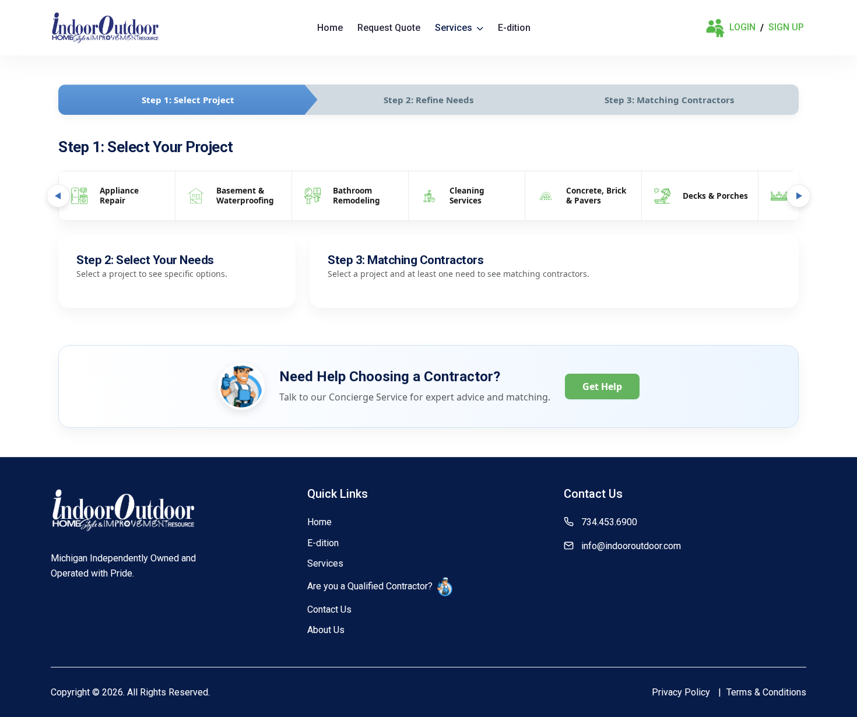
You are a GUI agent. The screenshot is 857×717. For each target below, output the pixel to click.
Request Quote (388, 27)
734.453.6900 (609, 522)
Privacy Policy (681, 692)
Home (330, 27)
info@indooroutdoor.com (631, 545)
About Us (326, 629)
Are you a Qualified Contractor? (370, 586)
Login (742, 27)
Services (455, 27)
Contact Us (329, 609)
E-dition (514, 27)
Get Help (602, 386)
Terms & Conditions (766, 692)
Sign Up (786, 27)
